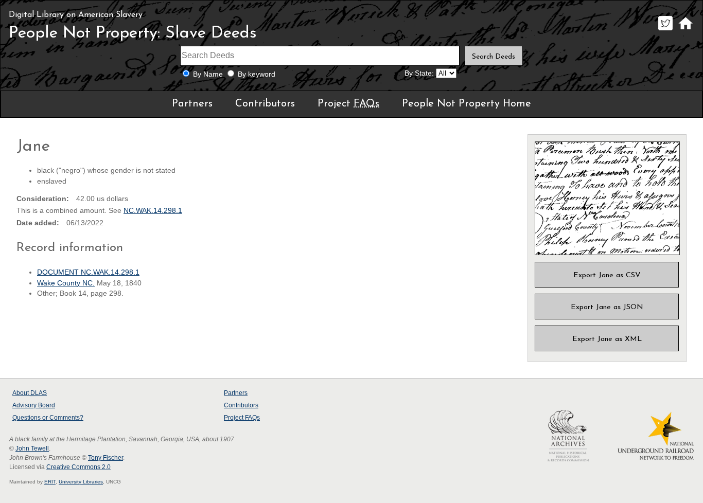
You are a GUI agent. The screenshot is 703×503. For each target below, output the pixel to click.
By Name (208, 74)
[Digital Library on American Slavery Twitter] (665, 30)
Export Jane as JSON (607, 307)
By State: (419, 73)
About (29, 393)
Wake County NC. (66, 283)
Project (348, 104)
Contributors (265, 104)
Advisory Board (33, 405)
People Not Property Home (466, 104)
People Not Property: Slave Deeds (133, 33)
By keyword (256, 74)
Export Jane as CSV (607, 275)
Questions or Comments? (47, 417)
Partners (192, 104)
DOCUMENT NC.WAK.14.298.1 (88, 272)
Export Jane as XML (607, 339)
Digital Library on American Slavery (76, 15)
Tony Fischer (105, 457)
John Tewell (32, 448)
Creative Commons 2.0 (78, 467)
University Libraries (81, 481)
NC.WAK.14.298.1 (153, 210)
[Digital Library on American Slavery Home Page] (685, 30)
